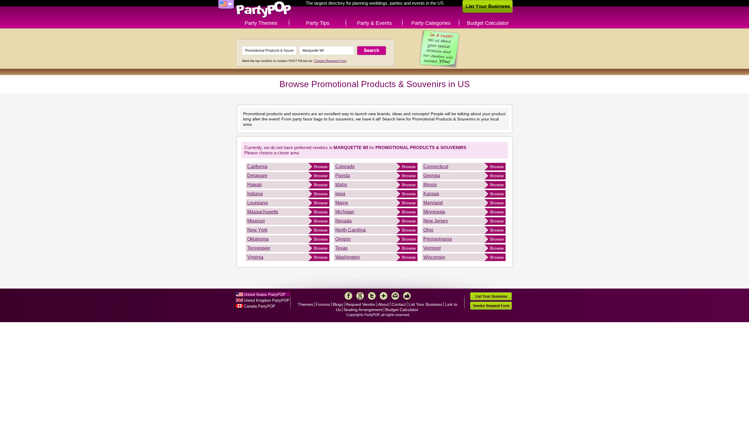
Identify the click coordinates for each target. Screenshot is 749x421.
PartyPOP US (263, 9)
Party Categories (431, 23)
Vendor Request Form (491, 305)
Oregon (343, 239)
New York (257, 229)
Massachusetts (262, 211)
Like (407, 296)
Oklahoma (258, 239)
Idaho (341, 184)
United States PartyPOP (265, 294)
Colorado (345, 166)
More (383, 296)
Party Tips (317, 23)
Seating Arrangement (363, 309)
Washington (347, 257)
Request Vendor (360, 304)
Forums (323, 304)
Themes (305, 304)
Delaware (257, 175)
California (257, 166)
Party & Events (374, 23)
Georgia (431, 175)
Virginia (255, 257)
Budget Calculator (488, 23)
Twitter (372, 296)
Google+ (360, 296)
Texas (341, 248)
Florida (342, 175)
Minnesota (434, 211)
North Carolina (350, 229)
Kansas (431, 193)
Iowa (340, 193)
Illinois (430, 184)
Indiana (255, 193)
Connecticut (435, 166)
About (383, 304)
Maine (341, 202)
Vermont (432, 248)
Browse (321, 166)
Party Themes (261, 23)
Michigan (344, 211)
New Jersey (435, 220)
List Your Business (425, 304)
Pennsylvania (437, 239)
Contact (398, 304)
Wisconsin (434, 257)
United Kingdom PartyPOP (266, 300)
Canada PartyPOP (259, 306)
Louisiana (257, 202)
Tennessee (258, 248)
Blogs (338, 304)
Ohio (428, 229)
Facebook (348, 296)
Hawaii (254, 184)
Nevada (343, 220)
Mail (395, 296)
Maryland (433, 202)
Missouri (256, 220)
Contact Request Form (330, 61)
